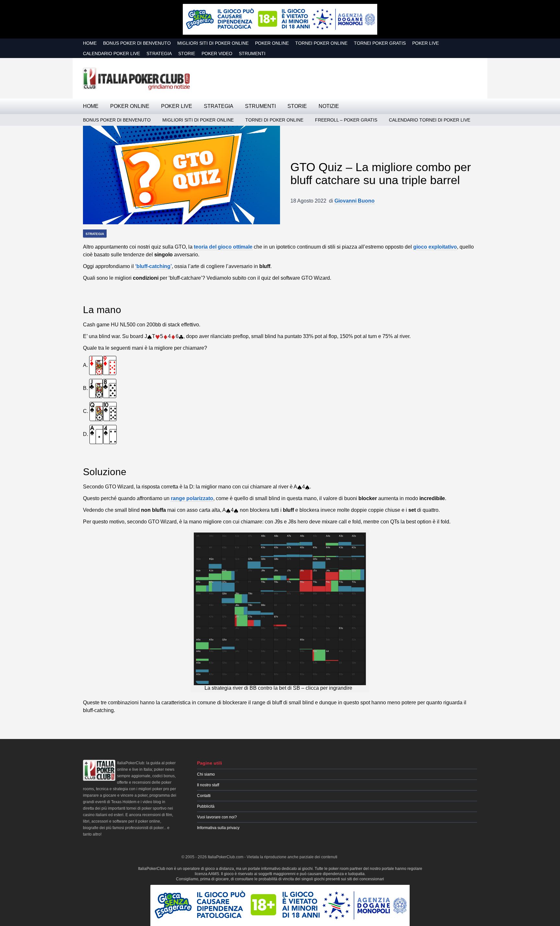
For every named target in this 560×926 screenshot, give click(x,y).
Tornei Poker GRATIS (380, 43)
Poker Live (425, 43)
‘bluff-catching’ (153, 266)
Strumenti (252, 53)
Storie (186, 53)
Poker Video (217, 53)
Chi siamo (206, 774)
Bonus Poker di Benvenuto (137, 43)
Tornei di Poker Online (274, 120)
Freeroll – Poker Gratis (346, 120)
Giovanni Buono (354, 201)
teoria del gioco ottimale (223, 247)
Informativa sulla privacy (218, 828)
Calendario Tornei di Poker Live (429, 120)
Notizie (329, 106)
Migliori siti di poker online (213, 43)
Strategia (159, 53)
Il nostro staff (208, 785)
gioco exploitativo (435, 247)
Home (90, 43)
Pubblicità (206, 806)
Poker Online (272, 43)
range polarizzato (192, 498)
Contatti (204, 795)
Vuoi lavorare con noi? (217, 817)
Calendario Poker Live (111, 53)
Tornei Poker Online (321, 43)
